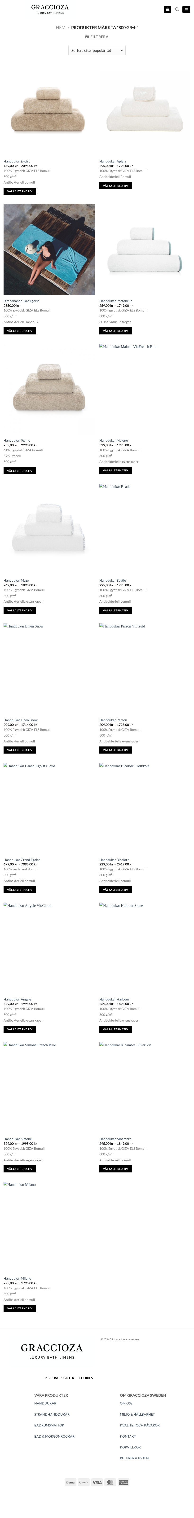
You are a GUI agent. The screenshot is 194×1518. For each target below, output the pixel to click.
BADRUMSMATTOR (49, 1425)
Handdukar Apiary (113, 161)
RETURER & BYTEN (134, 1458)
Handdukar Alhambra (115, 1139)
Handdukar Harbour (114, 999)
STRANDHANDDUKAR (52, 1414)
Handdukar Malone (113, 440)
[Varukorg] (167, 9)
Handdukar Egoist (17, 161)
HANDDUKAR (45, 1403)
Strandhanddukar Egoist (21, 301)
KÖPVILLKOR (130, 1447)
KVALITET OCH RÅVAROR (140, 1425)
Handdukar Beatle (112, 580)
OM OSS (126, 1403)
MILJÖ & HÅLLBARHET (137, 1414)
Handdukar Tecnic (17, 440)
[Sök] (177, 9)
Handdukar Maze (16, 580)
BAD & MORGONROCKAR (54, 1436)
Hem (61, 27)
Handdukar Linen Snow (21, 720)
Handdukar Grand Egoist (22, 860)
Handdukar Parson (113, 720)
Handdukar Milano (17, 1278)
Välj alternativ (20, 191)
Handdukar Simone (18, 1139)
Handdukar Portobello (115, 301)
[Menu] (186, 9)
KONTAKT (128, 1436)
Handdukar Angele (17, 999)
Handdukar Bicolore (114, 860)
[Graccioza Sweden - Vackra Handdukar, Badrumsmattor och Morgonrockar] (50, 9)
